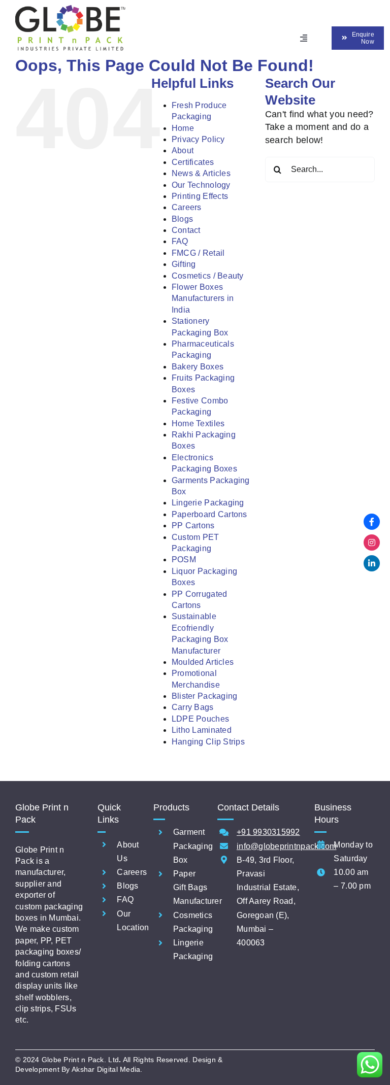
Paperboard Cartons (209, 514)
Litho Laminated (202, 730)
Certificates (193, 162)
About (182, 150)
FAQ (180, 241)
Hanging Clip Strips (208, 741)
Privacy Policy (198, 139)
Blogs (182, 219)
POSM (184, 559)
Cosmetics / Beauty (208, 276)
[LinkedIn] (372, 563)
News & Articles (201, 173)
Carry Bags (193, 707)
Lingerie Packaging (208, 502)
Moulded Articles (203, 662)
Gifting (184, 264)
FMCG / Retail (198, 253)
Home (183, 128)
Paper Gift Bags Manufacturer (197, 887)
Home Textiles (198, 423)
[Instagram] (372, 542)
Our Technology (201, 185)
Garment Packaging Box (193, 846)
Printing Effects (200, 196)
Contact (186, 230)
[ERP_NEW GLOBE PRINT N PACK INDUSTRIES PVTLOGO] (70, 10)
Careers (187, 207)
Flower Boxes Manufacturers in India (203, 298)
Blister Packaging (205, 696)
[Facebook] (372, 522)
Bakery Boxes (197, 366)
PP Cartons (193, 525)
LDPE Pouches (200, 719)
